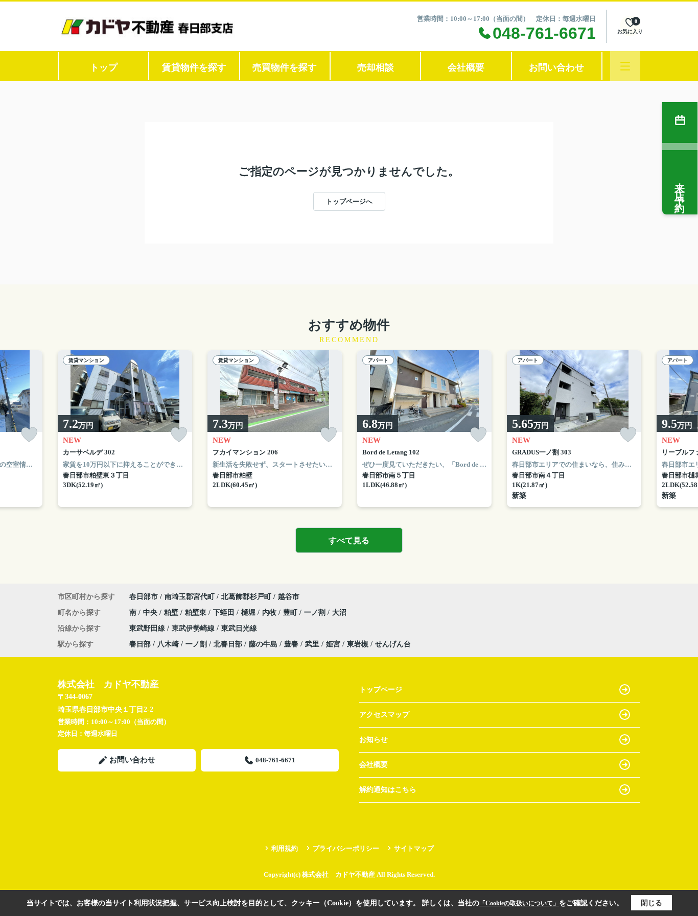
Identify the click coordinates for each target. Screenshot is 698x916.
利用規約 (284, 848)
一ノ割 (316, 612)
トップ (104, 67)
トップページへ (349, 201)
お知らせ (373, 739)
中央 (151, 612)
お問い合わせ (556, 67)
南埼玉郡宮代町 (190, 596)
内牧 (270, 612)
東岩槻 (357, 644)
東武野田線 (148, 628)
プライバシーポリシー (346, 848)
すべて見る (349, 540)
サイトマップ (414, 848)
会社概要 (466, 67)
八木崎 (168, 644)
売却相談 (375, 67)
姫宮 (333, 644)
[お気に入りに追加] (29, 434)
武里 (312, 644)
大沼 (339, 612)
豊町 (291, 612)
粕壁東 (196, 612)
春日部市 (143, 596)
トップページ (380, 689)
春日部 (140, 644)
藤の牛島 (263, 644)
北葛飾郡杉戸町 (246, 596)
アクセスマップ (384, 714)
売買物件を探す (284, 67)
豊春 (291, 644)
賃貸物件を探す (194, 67)
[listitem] (125, 428)
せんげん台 (393, 644)
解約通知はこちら (387, 789)
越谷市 (288, 596)
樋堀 (249, 612)
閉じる (651, 903)
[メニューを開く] (625, 66)
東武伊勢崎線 (194, 628)
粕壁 (172, 612)
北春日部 (228, 644)
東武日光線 (239, 628)
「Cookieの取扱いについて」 (519, 903)
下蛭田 (225, 612)
